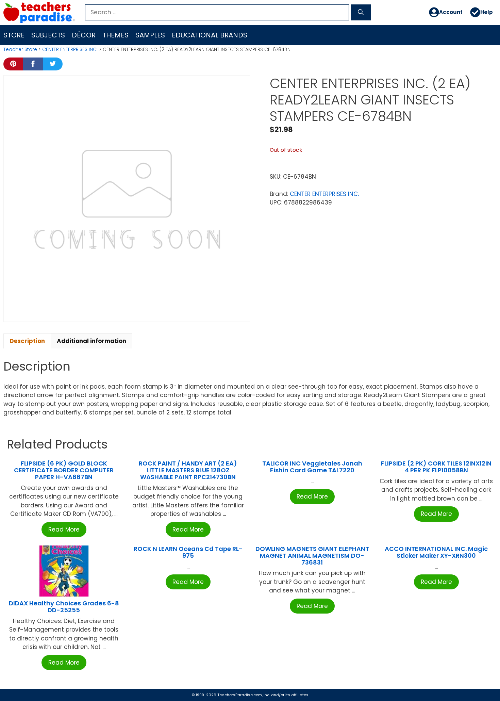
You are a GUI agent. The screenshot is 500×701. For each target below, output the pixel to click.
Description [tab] (27, 341)
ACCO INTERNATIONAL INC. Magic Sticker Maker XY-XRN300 (436, 552)
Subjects (48, 35)
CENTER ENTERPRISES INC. (70, 49)
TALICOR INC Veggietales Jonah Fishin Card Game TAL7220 (312, 466)
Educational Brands (209, 35)
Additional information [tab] (91, 341)
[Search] (361, 12)
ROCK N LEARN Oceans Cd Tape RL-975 (188, 552)
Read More (64, 529)
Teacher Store (20, 49)
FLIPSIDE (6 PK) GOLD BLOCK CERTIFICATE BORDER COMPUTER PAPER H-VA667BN (64, 470)
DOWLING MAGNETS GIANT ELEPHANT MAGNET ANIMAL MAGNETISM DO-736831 (312, 555)
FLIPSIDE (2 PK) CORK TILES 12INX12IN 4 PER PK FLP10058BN (436, 466)
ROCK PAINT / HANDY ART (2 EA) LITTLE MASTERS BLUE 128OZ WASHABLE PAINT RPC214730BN (188, 470)
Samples (150, 35)
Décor (84, 35)
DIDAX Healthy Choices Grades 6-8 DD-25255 (64, 606)
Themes (115, 35)
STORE (13, 35)
